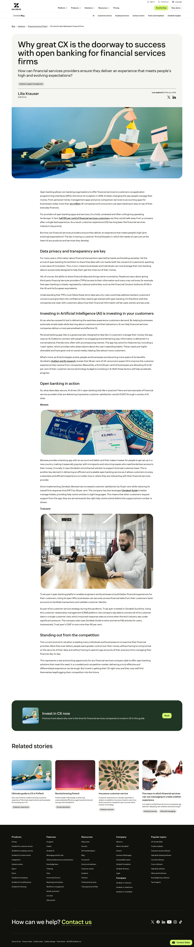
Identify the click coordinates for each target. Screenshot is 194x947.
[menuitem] (177, 2)
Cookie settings (49, 941)
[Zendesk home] (17, 7)
